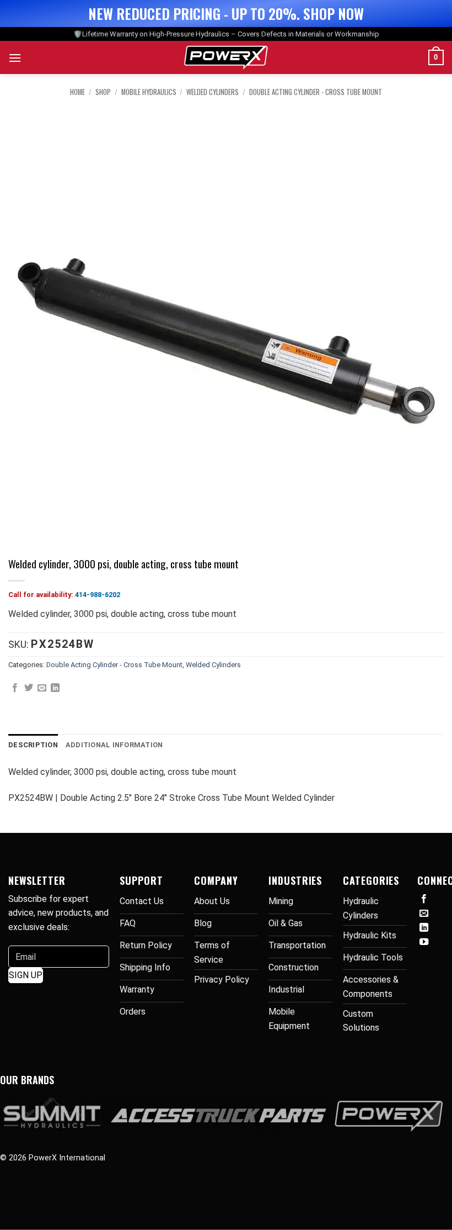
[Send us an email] (423, 913)
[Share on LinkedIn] (55, 688)
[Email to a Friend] (41, 688)
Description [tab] (33, 745)
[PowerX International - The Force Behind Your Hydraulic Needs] (226, 57)
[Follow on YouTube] (423, 942)
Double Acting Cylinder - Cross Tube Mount (315, 92)
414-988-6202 (97, 594)
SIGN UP (25, 975)
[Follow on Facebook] (423, 899)
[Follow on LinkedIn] (423, 928)
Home (77, 92)
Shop (103, 92)
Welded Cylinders (212, 92)
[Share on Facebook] (14, 688)
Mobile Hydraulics (148, 92)
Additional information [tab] (114, 745)
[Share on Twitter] (28, 688)
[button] (14, 57)
